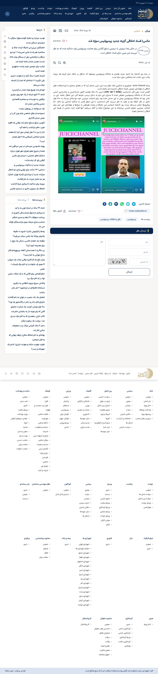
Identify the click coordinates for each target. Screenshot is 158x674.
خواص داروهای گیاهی (19, 418)
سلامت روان (23, 444)
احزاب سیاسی (84, 503)
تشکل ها (86, 516)
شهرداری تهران (84, 544)
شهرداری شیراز (84, 574)
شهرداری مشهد (83, 553)
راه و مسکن (85, 423)
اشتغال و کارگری (83, 401)
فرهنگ (74, 8)
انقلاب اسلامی (43, 414)
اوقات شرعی (98, 373)
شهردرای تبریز (84, 570)
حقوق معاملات (104, 654)
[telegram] (134, 204)
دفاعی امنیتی (125, 414)
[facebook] (104, 204)
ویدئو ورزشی (64, 423)
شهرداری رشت (84, 591)
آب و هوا (107, 373)
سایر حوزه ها (105, 431)
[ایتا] (5, 58)
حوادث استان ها (145, 494)
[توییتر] (5, 69)
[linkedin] (116, 204)
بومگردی (127, 646)
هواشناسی (147, 507)
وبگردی (31, 13)
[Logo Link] (145, 14)
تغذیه (25, 427)
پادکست (41, 8)
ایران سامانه (9, 671)
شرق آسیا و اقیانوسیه (102, 423)
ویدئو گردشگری (104, 507)
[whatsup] (122, 204)
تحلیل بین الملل (103, 405)
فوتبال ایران (64, 414)
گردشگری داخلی (124, 628)
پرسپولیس (131, 219)
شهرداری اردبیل (83, 587)
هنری (24, 13)
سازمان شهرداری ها (82, 548)
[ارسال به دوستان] (66, 30)
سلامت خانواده (22, 448)
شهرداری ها (69, 13)
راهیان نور (44, 466)
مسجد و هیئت (42, 444)
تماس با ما (72, 373)
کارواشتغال (104, 18)
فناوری (78, 13)
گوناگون (25, 8)
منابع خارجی (105, 498)
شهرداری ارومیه (83, 604)
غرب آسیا (106, 427)
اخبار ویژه (147, 405)
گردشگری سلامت (124, 641)
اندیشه (45, 431)
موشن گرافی (105, 520)
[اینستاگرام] (5, 41)
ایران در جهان (105, 401)
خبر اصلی (147, 401)
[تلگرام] (5, 47)
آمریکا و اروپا (105, 414)
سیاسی (108, 8)
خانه (129, 8)
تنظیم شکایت (105, 650)
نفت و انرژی (84, 427)
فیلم (108, 524)
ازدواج (45, 548)
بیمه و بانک (58, 13)
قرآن (46, 401)
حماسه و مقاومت (41, 427)
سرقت (107, 637)
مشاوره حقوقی (116, 18)
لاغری (25, 405)
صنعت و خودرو (83, 410)
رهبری (128, 401)
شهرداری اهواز (84, 557)
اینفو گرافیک (94, 13)
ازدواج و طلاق (105, 633)
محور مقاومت (105, 410)
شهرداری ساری (84, 596)
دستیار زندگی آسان (62, 494)
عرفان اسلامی (43, 440)
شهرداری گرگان (84, 566)
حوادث (49, 8)
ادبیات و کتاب (43, 470)
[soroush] (110, 204)
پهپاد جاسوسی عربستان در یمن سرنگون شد (27, 146)
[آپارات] (5, 52)
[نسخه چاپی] (54, 30)
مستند (107, 494)
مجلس (127, 405)
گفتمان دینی (43, 448)
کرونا (25, 423)
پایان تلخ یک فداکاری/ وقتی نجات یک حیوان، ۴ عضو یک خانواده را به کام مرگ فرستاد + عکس (26, 264)
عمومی (137, 31)
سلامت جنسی (22, 440)
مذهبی (45, 461)
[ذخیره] (60, 30)
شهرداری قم (85, 583)
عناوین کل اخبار (119, 8)
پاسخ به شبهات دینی (40, 436)
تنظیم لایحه (105, 646)
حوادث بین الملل (144, 498)
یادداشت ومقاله (145, 410)
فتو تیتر (45, 457)
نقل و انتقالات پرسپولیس (110, 219)
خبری (108, 490)
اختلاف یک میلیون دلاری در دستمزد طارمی (27, 188)
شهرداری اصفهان (83, 561)
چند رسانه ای (106, 13)
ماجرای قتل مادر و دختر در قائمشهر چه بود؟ (26, 302)
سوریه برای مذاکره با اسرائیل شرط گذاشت (28, 184)
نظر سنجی (88, 373)
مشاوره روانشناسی (43, 13)
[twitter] (128, 204)
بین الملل (98, 8)
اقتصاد (89, 8)
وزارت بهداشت (22, 414)
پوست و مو (23, 436)
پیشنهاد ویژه (146, 414)
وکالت (107, 641)
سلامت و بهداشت (61, 8)
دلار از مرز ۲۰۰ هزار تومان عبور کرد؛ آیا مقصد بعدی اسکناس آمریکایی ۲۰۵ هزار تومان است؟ (26, 137)
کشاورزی (86, 414)
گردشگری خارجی (124, 633)
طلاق (46, 553)
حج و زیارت (44, 453)
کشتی (66, 427)
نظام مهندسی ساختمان (122, 13)
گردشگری (128, 18)
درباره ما (80, 373)
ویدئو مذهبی (105, 511)
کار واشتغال (85, 624)
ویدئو (33, 8)
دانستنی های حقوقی (102, 628)
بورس (87, 405)
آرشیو (128, 373)
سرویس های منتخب (143, 418)
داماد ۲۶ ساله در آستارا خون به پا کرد (30, 208)
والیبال (66, 401)
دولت (128, 410)
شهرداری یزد (85, 578)
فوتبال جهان (64, 418)
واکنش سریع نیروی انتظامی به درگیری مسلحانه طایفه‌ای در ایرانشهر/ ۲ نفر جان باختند (28, 288)
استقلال (66, 405)
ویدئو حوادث (146, 503)
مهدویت (45, 418)
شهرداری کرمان (84, 600)
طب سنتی (23, 401)
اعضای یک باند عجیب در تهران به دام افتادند (26, 297)
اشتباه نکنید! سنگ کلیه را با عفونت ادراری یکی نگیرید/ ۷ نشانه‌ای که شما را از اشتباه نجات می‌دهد (28, 80)
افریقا (108, 418)
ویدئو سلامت (22, 410)
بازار (85, 13)
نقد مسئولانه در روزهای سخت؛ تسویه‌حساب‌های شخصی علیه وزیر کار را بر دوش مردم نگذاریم (27, 113)
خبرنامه (115, 373)
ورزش (82, 8)
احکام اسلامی (43, 423)
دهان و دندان (22, 431)
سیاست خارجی (124, 427)
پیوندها (122, 373)
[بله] (5, 63)
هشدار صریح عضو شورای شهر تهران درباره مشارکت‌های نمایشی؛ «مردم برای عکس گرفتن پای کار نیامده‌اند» (27, 156)
